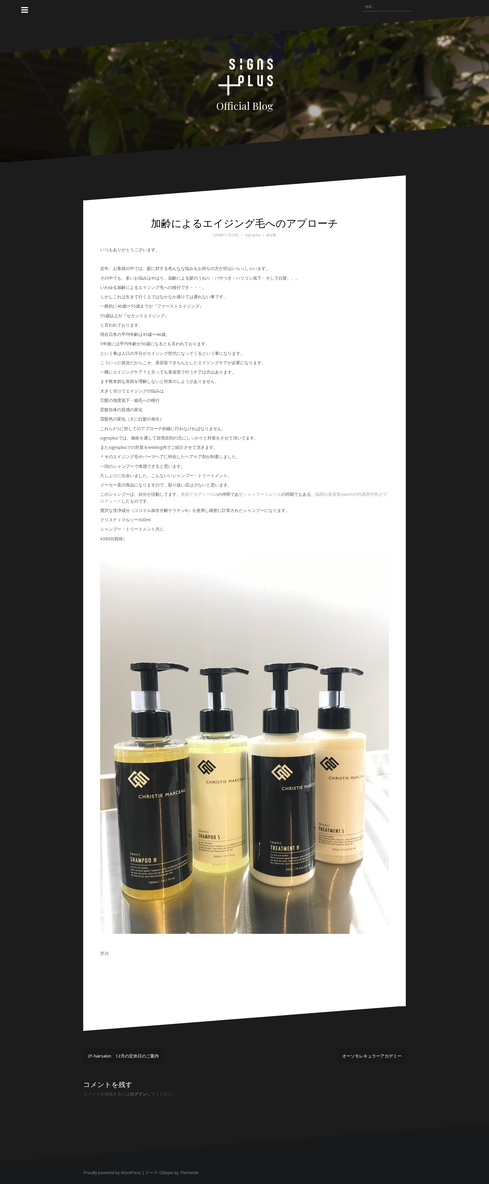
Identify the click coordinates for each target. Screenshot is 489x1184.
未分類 (271, 235)
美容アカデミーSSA (199, 494)
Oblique (166, 1172)
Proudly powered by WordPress (112, 1172)
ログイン (138, 1094)
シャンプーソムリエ (262, 494)
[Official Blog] (244, 78)
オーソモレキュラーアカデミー (372, 1056)
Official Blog (244, 105)
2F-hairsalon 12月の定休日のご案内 (123, 1056)
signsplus (252, 235)
